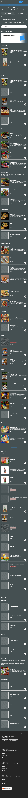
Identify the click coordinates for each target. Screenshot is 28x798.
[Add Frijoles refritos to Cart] (25, 389)
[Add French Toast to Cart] (25, 629)
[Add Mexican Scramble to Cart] (25, 644)
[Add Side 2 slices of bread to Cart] (25, 698)
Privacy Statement (12, 791)
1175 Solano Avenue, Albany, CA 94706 (9, 750)
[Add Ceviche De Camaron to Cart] (25, 296)
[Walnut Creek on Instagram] (2, 784)
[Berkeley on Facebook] (4, 770)
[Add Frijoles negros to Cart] (25, 398)
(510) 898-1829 (5, 749)
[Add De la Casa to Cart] (25, 321)
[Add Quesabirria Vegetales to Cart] (25, 238)
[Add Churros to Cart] (25, 364)
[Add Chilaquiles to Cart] (25, 674)
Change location (23, 9)
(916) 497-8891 (5, 737)
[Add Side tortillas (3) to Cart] (25, 418)
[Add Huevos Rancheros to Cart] (25, 654)
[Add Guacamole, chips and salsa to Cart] (25, 55)
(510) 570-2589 (5, 762)
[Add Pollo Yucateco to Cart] (25, 167)
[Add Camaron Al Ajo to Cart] (25, 195)
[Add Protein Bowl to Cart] (25, 330)
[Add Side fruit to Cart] (25, 708)
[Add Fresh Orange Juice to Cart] (25, 560)
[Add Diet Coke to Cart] (25, 483)
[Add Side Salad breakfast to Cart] (25, 727)
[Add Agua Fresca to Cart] (25, 463)
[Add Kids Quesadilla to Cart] (25, 432)
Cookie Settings (20, 791)
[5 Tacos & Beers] (5, 2)
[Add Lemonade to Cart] (25, 550)
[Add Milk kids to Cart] (25, 589)
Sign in (25, 1)
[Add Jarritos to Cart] (25, 521)
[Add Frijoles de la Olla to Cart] (25, 379)
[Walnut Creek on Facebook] (4, 784)
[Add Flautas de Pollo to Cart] (25, 263)
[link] (10, 22)
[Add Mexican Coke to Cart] (25, 473)
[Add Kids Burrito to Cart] (25, 442)
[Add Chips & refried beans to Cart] (25, 95)
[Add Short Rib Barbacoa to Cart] (25, 148)
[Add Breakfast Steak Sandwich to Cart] (25, 620)
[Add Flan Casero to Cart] (25, 355)
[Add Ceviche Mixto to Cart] (25, 306)
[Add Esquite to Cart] (25, 124)
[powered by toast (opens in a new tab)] (7, 788)
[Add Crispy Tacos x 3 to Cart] (25, 253)
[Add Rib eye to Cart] (25, 138)
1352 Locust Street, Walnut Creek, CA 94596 (11, 776)
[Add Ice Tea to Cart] (25, 540)
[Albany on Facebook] (4, 757)
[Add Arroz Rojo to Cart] (25, 408)
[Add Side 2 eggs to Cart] (25, 689)
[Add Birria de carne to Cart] (25, 229)
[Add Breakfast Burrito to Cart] (25, 610)
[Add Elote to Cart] (25, 114)
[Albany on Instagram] (2, 757)
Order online (4, 744)
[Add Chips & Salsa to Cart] (25, 104)
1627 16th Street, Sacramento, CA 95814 (10, 739)
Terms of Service (5, 791)
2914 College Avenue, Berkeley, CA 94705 (10, 763)
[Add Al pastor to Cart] (25, 158)
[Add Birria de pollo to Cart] (25, 219)
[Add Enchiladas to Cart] (25, 272)
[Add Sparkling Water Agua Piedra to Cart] (25, 65)
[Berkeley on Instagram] (2, 770)
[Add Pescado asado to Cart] (25, 185)
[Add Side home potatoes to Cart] (25, 718)
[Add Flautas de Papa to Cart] (25, 282)
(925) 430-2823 (5, 775)
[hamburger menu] (1, 2)
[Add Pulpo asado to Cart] (25, 204)
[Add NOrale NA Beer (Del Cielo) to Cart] (25, 579)
